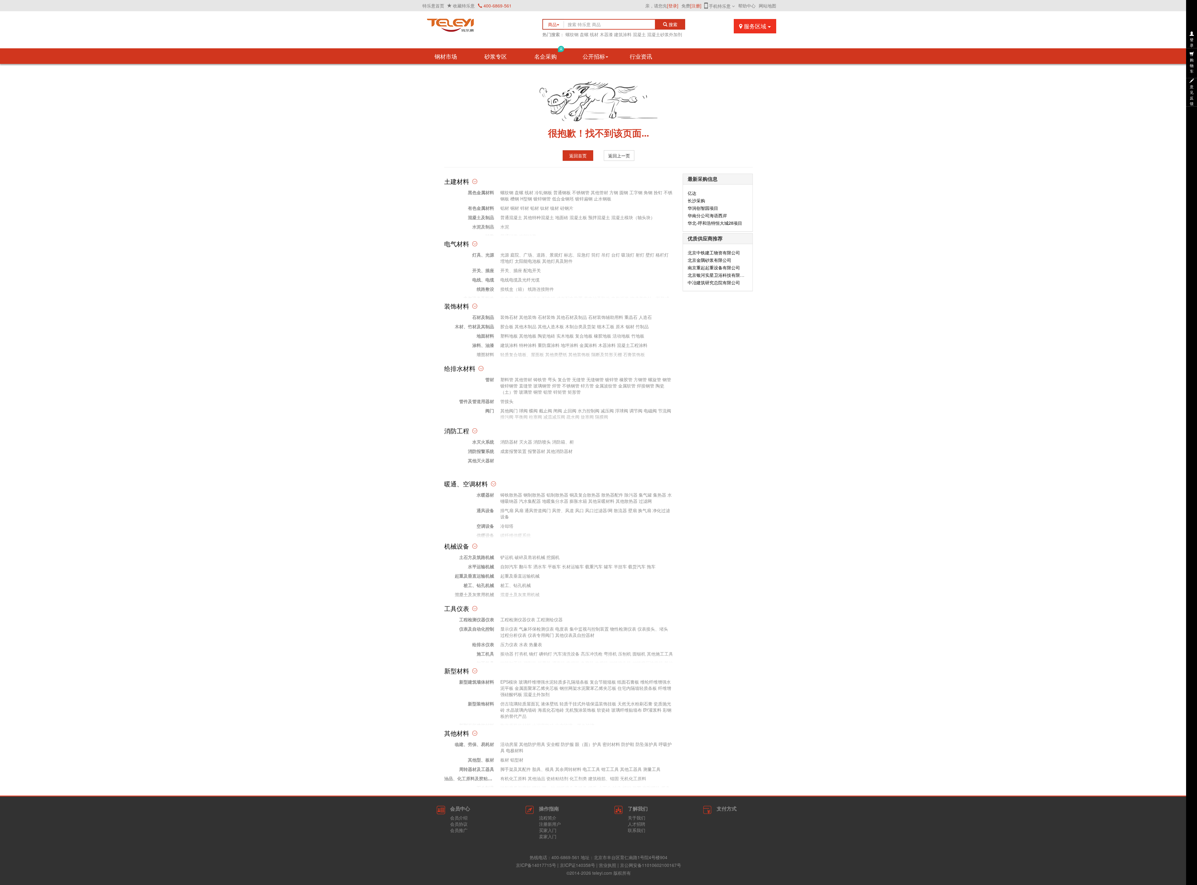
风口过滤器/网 (599, 510)
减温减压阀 (554, 417)
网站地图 (767, 5)
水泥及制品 (483, 227)
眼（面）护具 (588, 744)
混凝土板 (578, 217)
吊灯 (605, 255)
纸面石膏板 (628, 682)
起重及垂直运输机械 (474, 576)
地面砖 (561, 217)
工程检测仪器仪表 (476, 619)
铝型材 (516, 760)
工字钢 (635, 192)
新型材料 (456, 670)
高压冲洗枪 (592, 654)
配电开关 (532, 270)
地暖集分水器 (555, 501)
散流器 (620, 510)
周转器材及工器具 (476, 769)
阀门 (489, 410)
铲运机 (506, 557)
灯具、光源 (483, 255)
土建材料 (456, 181)
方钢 (613, 192)
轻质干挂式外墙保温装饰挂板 (588, 703)
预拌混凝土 (599, 217)
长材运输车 (573, 566)
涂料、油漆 (483, 345)
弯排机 (610, 654)
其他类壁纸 (556, 354)
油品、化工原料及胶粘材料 (470, 778)
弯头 (552, 379)
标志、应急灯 (577, 255)
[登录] (672, 5)
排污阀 (506, 417)
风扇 (519, 510)
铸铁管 (539, 379)
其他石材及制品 (571, 317)
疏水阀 (572, 417)
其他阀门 (509, 410)
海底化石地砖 (551, 710)
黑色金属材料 (481, 192)
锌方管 (587, 385)
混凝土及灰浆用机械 (474, 594)
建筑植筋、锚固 (603, 778)
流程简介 (547, 818)
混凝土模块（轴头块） (633, 217)
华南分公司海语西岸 (707, 215)
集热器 (659, 495)
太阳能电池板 (528, 261)
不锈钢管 (580, 192)
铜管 (537, 392)
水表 (523, 644)
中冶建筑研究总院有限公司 (714, 282)
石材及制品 (483, 317)
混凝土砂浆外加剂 (664, 34)
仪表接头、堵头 (652, 629)
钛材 (544, 208)
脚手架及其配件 (515, 769)
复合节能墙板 (603, 682)
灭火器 (525, 442)
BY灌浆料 (652, 710)
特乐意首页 (433, 5)
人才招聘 (636, 824)
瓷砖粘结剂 (557, 778)
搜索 (674, 24)
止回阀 (569, 410)
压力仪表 (509, 644)
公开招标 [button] (594, 56)
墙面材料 (485, 354)
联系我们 (636, 830)
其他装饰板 (579, 354)
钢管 (666, 379)
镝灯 (533, 654)
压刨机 (624, 654)
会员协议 (459, 824)
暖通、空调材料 (466, 483)
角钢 (648, 192)
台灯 (615, 255)
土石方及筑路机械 (476, 557)
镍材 (554, 208)
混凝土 (639, 34)
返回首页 (578, 155)
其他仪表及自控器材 (574, 635)
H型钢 (526, 198)
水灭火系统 (483, 442)
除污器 (630, 495)
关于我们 (636, 818)
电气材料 (456, 243)
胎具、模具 (543, 769)
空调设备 (485, 526)
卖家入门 (547, 836)
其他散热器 (626, 501)
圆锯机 (639, 654)
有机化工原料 (513, 778)
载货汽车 (637, 566)
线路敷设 (485, 289)
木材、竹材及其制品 (474, 326)
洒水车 (539, 566)
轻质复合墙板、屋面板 (522, 354)
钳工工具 (610, 769)
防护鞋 (627, 744)
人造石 (645, 317)
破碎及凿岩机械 (530, 557)
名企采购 (548, 54)
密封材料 (611, 744)
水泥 (504, 227)
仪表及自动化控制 (476, 629)
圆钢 (623, 192)
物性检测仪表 (623, 629)
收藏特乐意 (464, 5)
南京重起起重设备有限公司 (714, 267)
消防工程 (456, 430)
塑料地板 (509, 336)
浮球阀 (621, 410)
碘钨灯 (545, 654)
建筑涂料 (623, 34)
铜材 (514, 208)
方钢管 (640, 379)
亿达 (692, 193)
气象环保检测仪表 (536, 629)
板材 (504, 760)
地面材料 (485, 336)
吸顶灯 (627, 255)
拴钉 (658, 192)
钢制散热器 (534, 495)
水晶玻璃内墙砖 (521, 710)
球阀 (523, 410)
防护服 (567, 744)
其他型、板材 (481, 760)
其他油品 (536, 778)
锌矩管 (559, 392)
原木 (620, 326)
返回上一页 (619, 155)
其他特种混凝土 (538, 217)
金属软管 (627, 385)
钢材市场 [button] (446, 56)
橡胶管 (625, 379)
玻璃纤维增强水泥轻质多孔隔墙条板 (554, 682)
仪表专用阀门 (541, 635)
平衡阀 (521, 417)
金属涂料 (588, 345)
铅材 (534, 208)
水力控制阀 (588, 410)
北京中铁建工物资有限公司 (714, 252)
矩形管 (574, 392)
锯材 (630, 326)
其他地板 (527, 336)
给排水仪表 (483, 644)
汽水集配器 (530, 501)
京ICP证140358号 (577, 865)
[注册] (695, 5)
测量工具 (652, 769)
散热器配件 (612, 495)
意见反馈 (1192, 95)
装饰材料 (456, 305)
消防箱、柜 (563, 442)
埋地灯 (506, 261)
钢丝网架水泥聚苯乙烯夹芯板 (588, 688)
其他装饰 (527, 317)
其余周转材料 (568, 769)
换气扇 (644, 510)
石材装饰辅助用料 (605, 317)
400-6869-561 (497, 5)
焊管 (556, 385)
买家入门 (547, 830)
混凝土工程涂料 (632, 345)
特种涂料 (527, 345)
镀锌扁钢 (584, 198)
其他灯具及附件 (557, 261)
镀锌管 (611, 379)
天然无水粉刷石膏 (635, 703)
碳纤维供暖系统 (515, 535)
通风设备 (485, 510)
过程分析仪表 (513, 635)
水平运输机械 (481, 566)
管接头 (506, 401)
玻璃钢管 (542, 385)
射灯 (640, 255)
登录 (1192, 42)
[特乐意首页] (477, 23)
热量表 (535, 644)
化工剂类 (578, 778)
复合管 (564, 379)
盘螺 (584, 34)
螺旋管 (654, 379)
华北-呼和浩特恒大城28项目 (715, 223)
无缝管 (578, 379)
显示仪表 (509, 629)
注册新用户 (550, 824)
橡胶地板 (602, 336)
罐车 (608, 566)
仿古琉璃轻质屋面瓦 (520, 703)
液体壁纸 (549, 703)
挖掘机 (553, 557)
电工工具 (591, 769)
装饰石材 (509, 317)
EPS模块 (508, 682)
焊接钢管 (645, 385)
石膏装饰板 (634, 354)
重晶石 (630, 317)
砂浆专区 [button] (495, 56)
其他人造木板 (551, 326)
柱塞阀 (535, 417)
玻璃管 (525, 392)
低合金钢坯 (563, 198)
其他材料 (456, 733)
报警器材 (536, 451)
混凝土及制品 (481, 217)
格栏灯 (662, 255)
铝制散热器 (557, 495)
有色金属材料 (481, 208)
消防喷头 (542, 442)
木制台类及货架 (580, 326)
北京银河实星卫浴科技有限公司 (718, 275)
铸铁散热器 (511, 495)
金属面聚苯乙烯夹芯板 (536, 688)
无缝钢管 (595, 379)
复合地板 (584, 336)
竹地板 (637, 336)
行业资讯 (641, 56)
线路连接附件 (541, 289)
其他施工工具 (660, 654)
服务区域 (755, 26)
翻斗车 (525, 566)
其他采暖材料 (601, 501)
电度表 (561, 629)
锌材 (524, 208)
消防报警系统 (481, 451)
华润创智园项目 (703, 208)
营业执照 (607, 865)
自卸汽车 (509, 566)
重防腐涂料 (549, 345)
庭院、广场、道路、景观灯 (536, 255)
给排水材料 (459, 368)
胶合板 (506, 326)
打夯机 (521, 654)
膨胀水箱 (578, 501)
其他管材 (599, 192)
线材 (594, 34)
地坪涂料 (569, 345)
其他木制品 (525, 326)
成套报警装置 (513, 451)
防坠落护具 (646, 744)
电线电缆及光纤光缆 (520, 280)
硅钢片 (566, 208)
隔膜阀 (601, 417)
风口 (579, 510)
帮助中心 (747, 5)
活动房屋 (509, 744)
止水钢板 (602, 198)
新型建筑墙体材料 (476, 682)
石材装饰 (546, 317)
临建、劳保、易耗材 (474, 744)
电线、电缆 (483, 280)
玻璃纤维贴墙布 (626, 710)
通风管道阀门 (538, 510)
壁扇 (632, 510)
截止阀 (545, 410)
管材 (489, 379)
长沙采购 (696, 200)
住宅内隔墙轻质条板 (637, 688)
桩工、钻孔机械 (479, 585)
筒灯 (595, 255)
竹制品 (642, 326)
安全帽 (553, 744)
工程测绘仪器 (549, 619)
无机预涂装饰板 (580, 710)
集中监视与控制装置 (589, 629)
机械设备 (456, 546)
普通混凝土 (511, 217)
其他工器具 (631, 769)
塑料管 (506, 379)
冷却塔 (506, 526)
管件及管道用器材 (476, 401)
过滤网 (645, 501)
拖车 (651, 566)
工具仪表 (456, 608)
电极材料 (514, 750)
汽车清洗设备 (566, 654)
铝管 (547, 392)
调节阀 (635, 410)
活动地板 (621, 336)
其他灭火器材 (481, 460)
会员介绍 (459, 818)
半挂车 (620, 566)
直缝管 (525, 385)
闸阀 (557, 410)
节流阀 (664, 410)
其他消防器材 (559, 451)
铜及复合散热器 (585, 495)
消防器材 (509, 442)
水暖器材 (485, 495)
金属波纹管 (606, 385)
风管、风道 (563, 510)
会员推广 (459, 830)
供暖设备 (485, 535)
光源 (504, 255)
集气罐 (645, 495)
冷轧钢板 (543, 192)
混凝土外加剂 (536, 694)
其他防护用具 (532, 744)
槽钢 (514, 198)
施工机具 (485, 654)
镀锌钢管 (542, 198)
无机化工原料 (633, 778)
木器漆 (606, 34)
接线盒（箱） (513, 289)
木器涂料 (607, 345)
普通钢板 (562, 192)
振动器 (506, 654)
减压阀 (607, 410)
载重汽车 (594, 566)
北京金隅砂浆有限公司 (709, 260)
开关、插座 (483, 270)
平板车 (554, 566)
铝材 (504, 208)
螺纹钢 (572, 34)
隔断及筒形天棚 (606, 354)
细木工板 (605, 326)
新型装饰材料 (481, 703)
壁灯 (650, 255)
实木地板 (565, 336)
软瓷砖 (603, 710)
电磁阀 (650, 410)
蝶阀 (533, 410)
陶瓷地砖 (546, 336)
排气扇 (506, 510)
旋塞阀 (587, 417)
